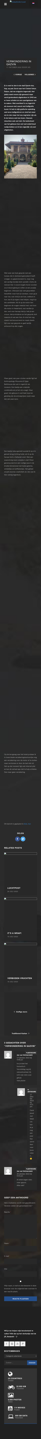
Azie (25, 824)
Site (5, 1269)
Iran (29, 824)
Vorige (18, 74)
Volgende (29, 74)
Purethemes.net (21, 1429)
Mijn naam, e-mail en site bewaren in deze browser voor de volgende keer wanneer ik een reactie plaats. (20, 1288)
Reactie (7, 1212)
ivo (29, 67)
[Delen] (17, 839)
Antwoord (32, 1053)
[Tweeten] (23, 839)
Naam (7, 1243)
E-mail (7, 1256)
